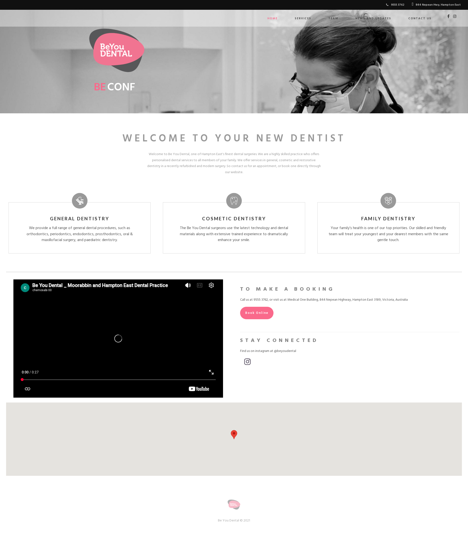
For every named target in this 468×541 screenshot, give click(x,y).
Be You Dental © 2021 (234, 520)
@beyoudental (285, 351)
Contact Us (419, 18)
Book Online (256, 313)
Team (333, 18)
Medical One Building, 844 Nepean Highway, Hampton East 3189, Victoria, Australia (347, 300)
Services (303, 18)
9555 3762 (261, 300)
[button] (234, 434)
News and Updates (373, 18)
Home (272, 18)
